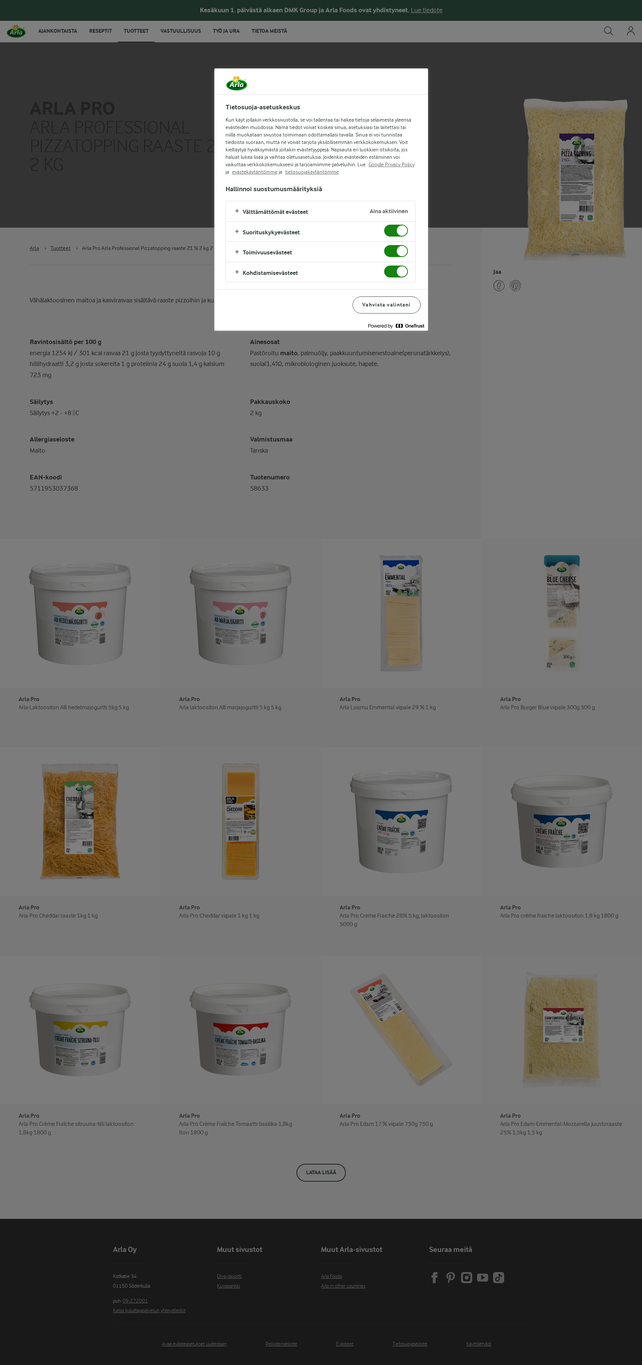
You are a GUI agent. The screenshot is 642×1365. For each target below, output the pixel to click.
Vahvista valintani (386, 305)
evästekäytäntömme (255, 172)
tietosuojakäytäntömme (312, 172)
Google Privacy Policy (392, 164)
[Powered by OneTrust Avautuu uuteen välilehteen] (396, 326)
